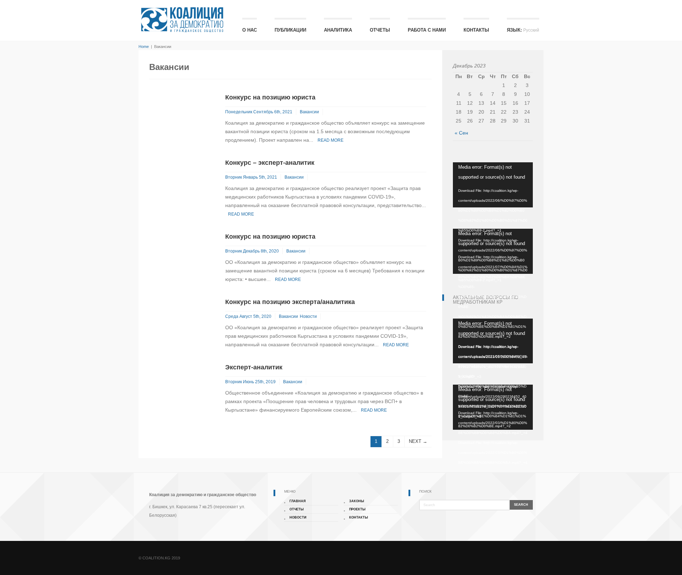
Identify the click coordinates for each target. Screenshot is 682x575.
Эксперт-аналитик (253, 367)
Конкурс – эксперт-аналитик (269, 162)
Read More (330, 140)
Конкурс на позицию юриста (270, 97)
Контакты (476, 30)
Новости (308, 316)
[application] (493, 184)
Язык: (523, 30)
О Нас (249, 30)
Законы (356, 501)
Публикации (290, 30)
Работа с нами (427, 30)
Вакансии (309, 111)
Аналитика (338, 30)
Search (521, 504)
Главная (297, 501)
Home (144, 46)
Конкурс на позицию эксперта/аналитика (290, 301)
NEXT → (418, 441)
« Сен (461, 133)
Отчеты (380, 30)
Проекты (357, 509)
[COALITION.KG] (181, 19)
